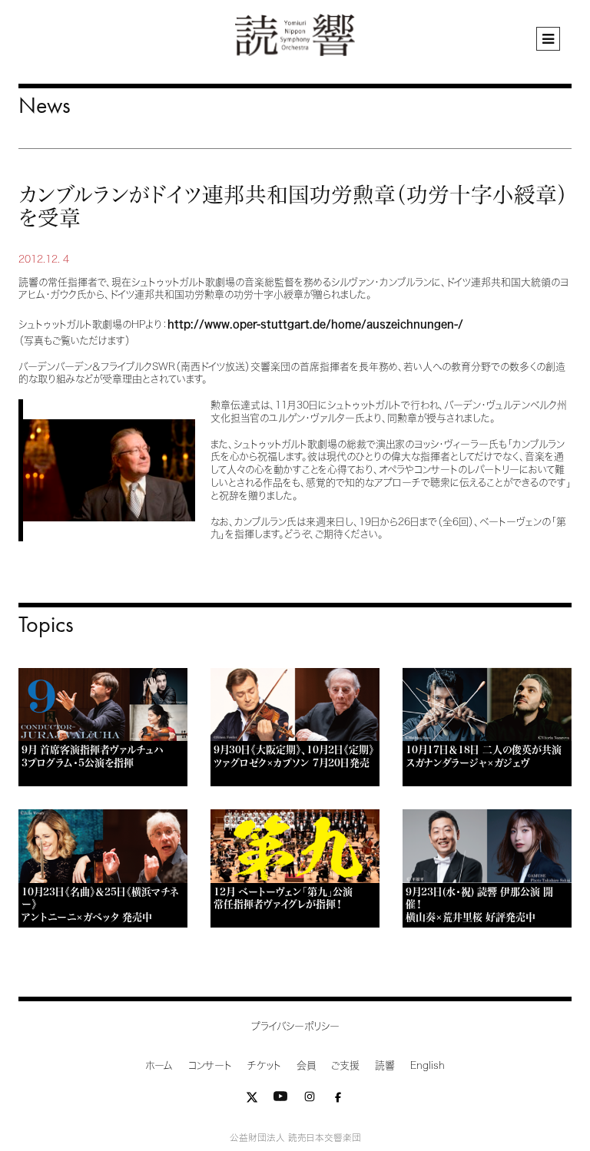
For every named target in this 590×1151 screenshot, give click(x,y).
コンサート (210, 1065)
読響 (385, 1065)
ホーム (159, 1065)
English (427, 1065)
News (44, 105)
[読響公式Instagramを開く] (310, 1100)
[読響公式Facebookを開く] (338, 1100)
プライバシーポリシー (295, 1026)
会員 (306, 1065)
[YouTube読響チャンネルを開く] (280, 1100)
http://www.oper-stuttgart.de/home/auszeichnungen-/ (315, 324)
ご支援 (345, 1065)
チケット (264, 1065)
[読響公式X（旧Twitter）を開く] (252, 1100)
